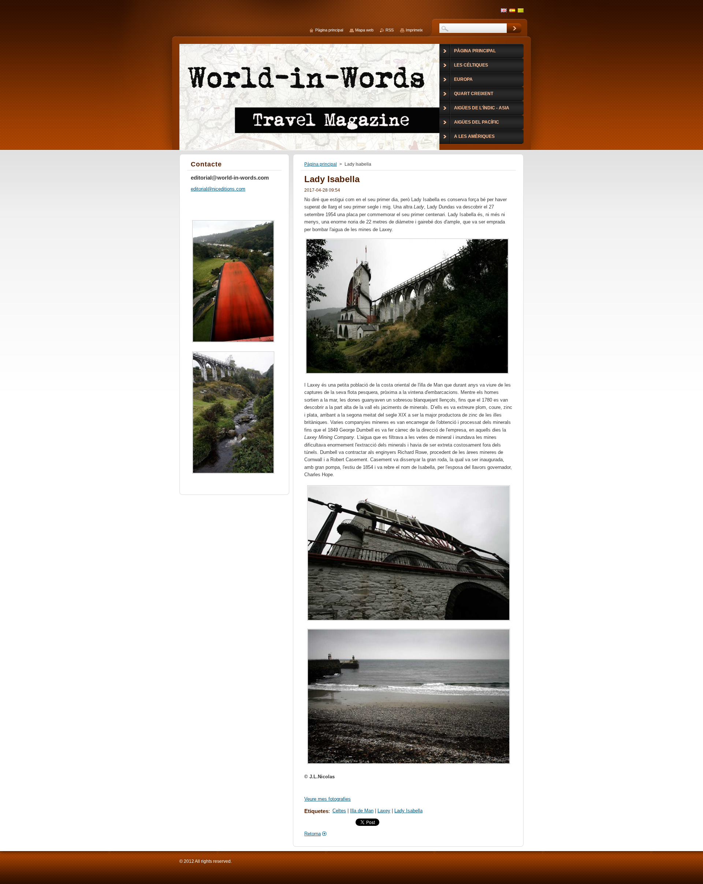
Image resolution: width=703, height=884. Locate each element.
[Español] (512, 10)
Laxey (383, 810)
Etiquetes (316, 811)
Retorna (312, 833)
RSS (390, 30)
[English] (504, 10)
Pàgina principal (320, 164)
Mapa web (364, 30)
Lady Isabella (408, 810)
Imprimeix (414, 30)
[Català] (521, 10)
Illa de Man (361, 810)
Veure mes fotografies (327, 799)
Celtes (339, 810)
